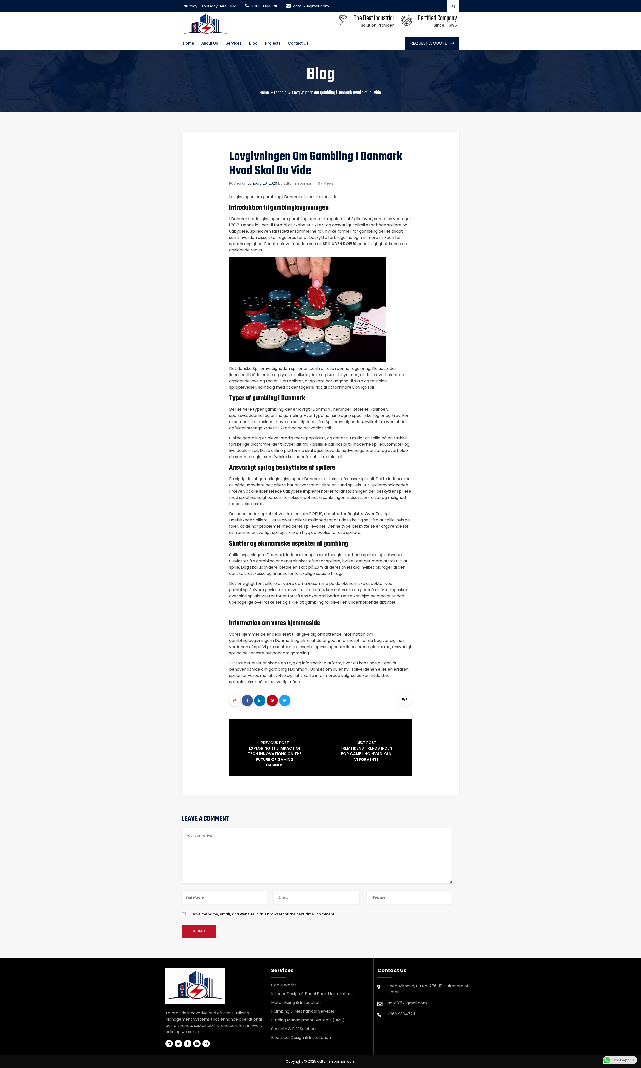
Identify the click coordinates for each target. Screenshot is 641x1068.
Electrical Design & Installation (301, 1037)
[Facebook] (247, 700)
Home (188, 43)
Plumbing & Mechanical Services (303, 1011)
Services (234, 43)
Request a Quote (429, 43)
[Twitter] (284, 700)
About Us (209, 43)
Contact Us (298, 43)
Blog (253, 43)
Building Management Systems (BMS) (308, 1020)
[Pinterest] (272, 700)
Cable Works (283, 985)
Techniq (280, 93)
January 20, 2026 (262, 183)
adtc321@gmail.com (311, 6)
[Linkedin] (259, 700)
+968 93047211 (264, 6)
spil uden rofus (339, 244)
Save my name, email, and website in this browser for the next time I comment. (264, 914)
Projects (273, 43)
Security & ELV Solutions (294, 1029)
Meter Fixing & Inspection (296, 1002)
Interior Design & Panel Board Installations (312, 994)
